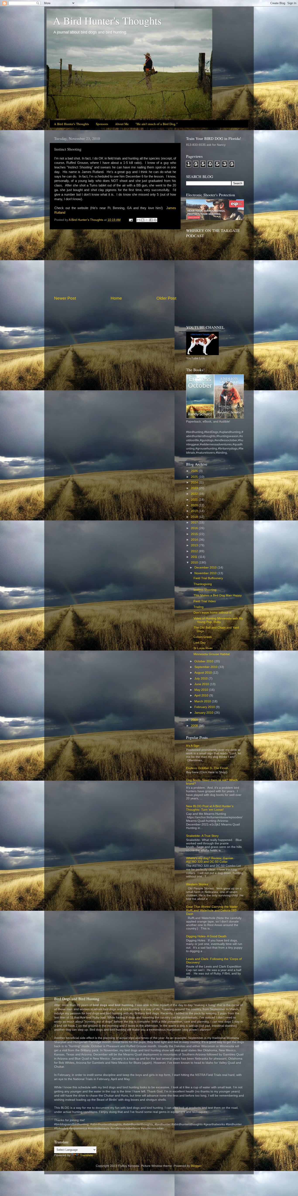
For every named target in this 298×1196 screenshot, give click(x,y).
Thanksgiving (203, 584)
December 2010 (206, 567)
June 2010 (202, 684)
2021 (195, 499)
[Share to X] (147, 220)
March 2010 (203, 701)
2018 (195, 516)
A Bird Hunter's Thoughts (107, 20)
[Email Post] (130, 219)
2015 (195, 534)
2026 (195, 471)
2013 (195, 545)
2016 (195, 528)
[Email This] (138, 220)
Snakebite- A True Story (202, 835)
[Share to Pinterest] (155, 220)
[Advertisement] (115, 262)
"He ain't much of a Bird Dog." (156, 124)
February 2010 (205, 707)
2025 (195, 476)
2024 (195, 482)
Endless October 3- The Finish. (207, 768)
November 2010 (206, 573)
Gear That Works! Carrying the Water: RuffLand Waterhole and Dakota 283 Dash (212, 910)
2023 (195, 488)
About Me (122, 124)
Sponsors (102, 124)
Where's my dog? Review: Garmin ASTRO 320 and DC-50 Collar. (209, 860)
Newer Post (65, 298)
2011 (194, 557)
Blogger (196, 1165)
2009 (195, 719)
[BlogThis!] (142, 220)
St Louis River (203, 648)
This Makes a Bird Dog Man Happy (218, 595)
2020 (195, 505)
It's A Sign (192, 745)
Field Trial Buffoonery (208, 578)
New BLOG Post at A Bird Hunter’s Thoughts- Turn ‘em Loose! (209, 808)
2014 (195, 539)
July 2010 (201, 678)
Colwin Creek (203, 637)
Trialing (199, 607)
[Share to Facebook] (151, 220)
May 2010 (201, 689)
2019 (195, 511)
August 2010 (203, 672)
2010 (195, 562)
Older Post (166, 298)
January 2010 (204, 712)
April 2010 (201, 695)
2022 (195, 493)
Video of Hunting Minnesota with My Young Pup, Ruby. (218, 620)
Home (116, 298)
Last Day (200, 642)
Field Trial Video (205, 601)
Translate (86, 1155)
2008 (195, 725)
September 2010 (206, 667)
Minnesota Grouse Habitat (212, 654)
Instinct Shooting (205, 589)
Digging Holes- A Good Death (206, 936)
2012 (195, 551)
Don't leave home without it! (213, 612)
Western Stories (197, 884)
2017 (195, 522)
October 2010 (204, 661)
